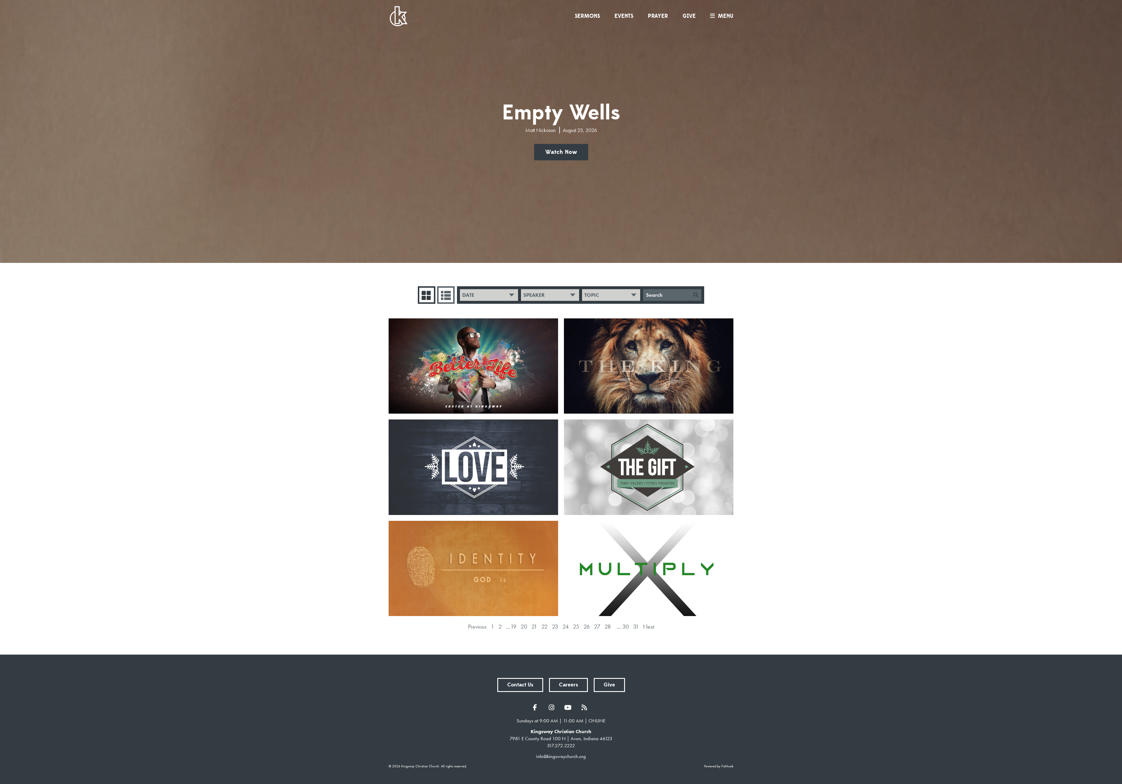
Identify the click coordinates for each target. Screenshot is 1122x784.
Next (648, 626)
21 (534, 626)
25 (576, 626)
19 (513, 626)
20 (524, 626)
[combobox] (489, 295)
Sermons (587, 16)
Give (689, 16)
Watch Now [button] (561, 152)
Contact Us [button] (520, 684)
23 (555, 626)
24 (565, 626)
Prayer (658, 16)
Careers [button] (568, 684)
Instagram (553, 707)
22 (544, 626)
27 (597, 626)
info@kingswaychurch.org (561, 756)
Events (623, 16)
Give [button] (609, 684)
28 (608, 626)
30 (625, 626)
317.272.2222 (561, 745)
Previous (477, 626)
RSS (585, 707)
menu (725, 16)
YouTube (569, 707)
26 (586, 626)
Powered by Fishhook (718, 766)
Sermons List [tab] (446, 295)
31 (636, 626)
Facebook (536, 707)
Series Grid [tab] (426, 295)
